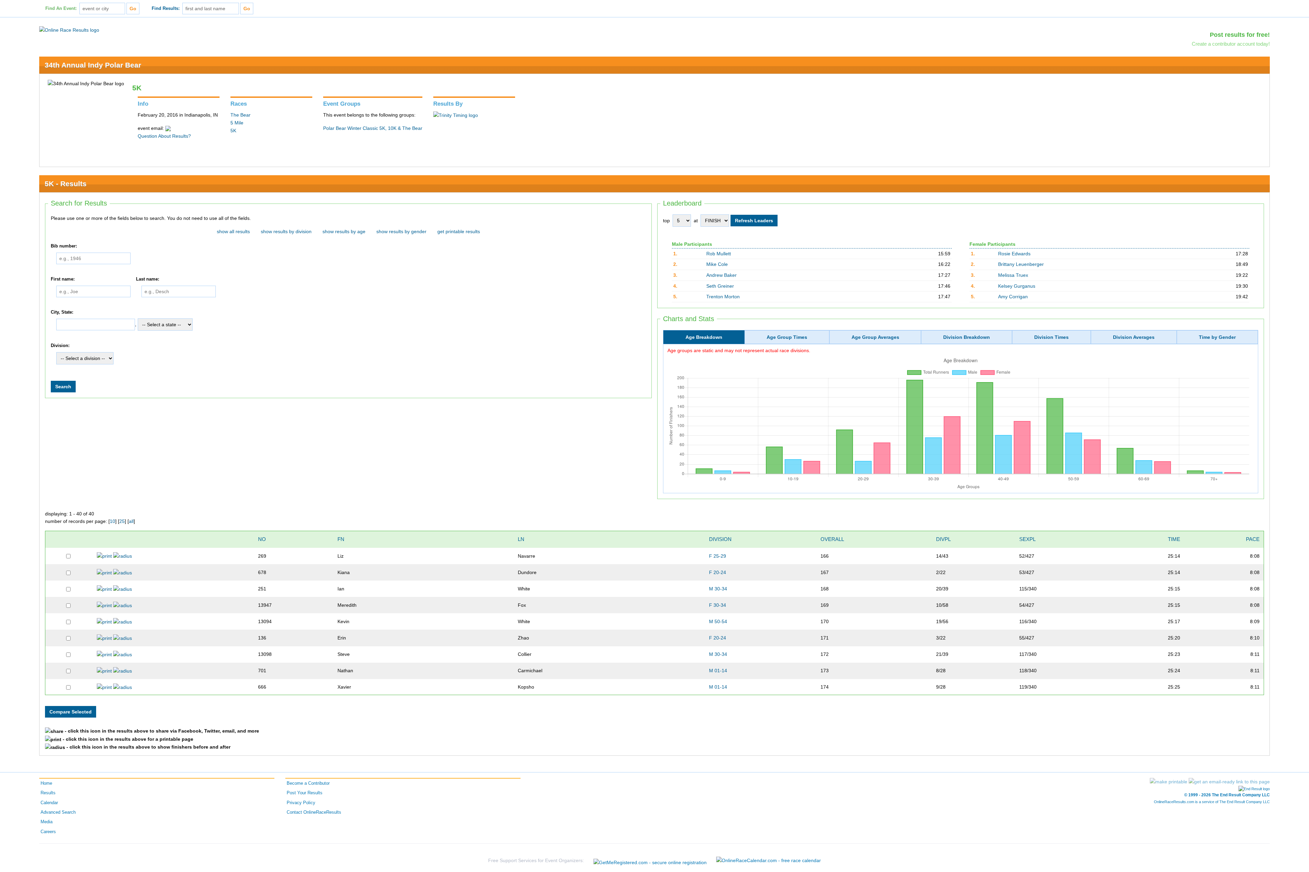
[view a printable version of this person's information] (104, 555)
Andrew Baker (721, 275)
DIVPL (943, 539)
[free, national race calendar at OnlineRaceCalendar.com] (768, 860)
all (131, 521)
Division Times (1051, 337)
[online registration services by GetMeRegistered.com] (650, 861)
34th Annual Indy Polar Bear (93, 65)
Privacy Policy (301, 802)
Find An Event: (61, 8)
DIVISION (720, 539)
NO (262, 539)
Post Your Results (304, 793)
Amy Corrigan (1013, 296)
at (696, 220)
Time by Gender (1217, 337)
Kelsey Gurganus (1016, 286)
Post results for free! (1240, 34)
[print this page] (1168, 781)
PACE (1253, 539)
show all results (233, 231)
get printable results (458, 231)
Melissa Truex (1013, 275)
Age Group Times (787, 337)
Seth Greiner (720, 286)
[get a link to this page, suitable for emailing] (1229, 781)
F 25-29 (717, 556)
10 (112, 521)
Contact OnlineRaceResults (314, 812)
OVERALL (832, 539)
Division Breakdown (966, 337)
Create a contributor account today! (1231, 44)
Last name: (147, 279)
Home (46, 783)
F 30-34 (717, 605)
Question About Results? (164, 136)
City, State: (62, 312)
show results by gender (401, 231)
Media (46, 822)
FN (340, 539)
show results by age (343, 231)
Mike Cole (717, 264)
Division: (60, 345)
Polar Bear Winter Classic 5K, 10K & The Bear (372, 128)
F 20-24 (717, 572)
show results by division (286, 231)
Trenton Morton (723, 296)
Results (48, 793)
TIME (1174, 539)
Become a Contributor (308, 783)
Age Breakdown (704, 337)
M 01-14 (718, 670)
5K (233, 130)
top (666, 220)
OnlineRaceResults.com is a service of (1212, 802)
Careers (48, 831)
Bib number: (64, 246)
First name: (63, 279)
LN (521, 539)
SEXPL (1027, 539)
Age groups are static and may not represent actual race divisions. (738, 350)
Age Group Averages (875, 337)
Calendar (49, 802)
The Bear (240, 115)
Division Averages (1134, 337)
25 (122, 521)
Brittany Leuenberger (1021, 264)
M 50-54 (718, 621)
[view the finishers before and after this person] (122, 555)
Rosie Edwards (1014, 253)
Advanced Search (58, 812)
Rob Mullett (718, 253)
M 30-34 (718, 588)
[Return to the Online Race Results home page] (69, 29)
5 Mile (236, 122)
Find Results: (166, 8)
